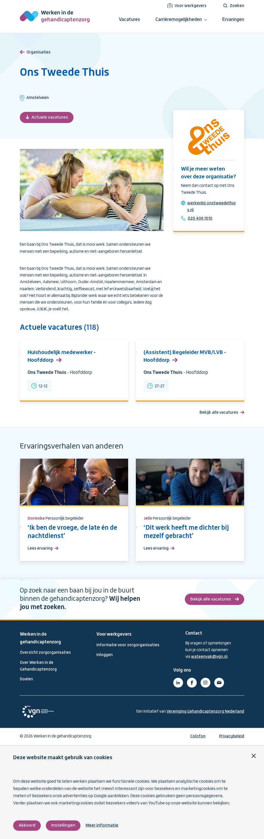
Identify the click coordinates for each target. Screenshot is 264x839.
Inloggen (104, 655)
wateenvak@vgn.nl (209, 657)
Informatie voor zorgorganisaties (127, 645)
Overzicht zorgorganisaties (45, 653)
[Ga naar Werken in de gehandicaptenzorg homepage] (54, 16)
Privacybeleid (231, 736)
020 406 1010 (200, 218)
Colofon (197, 736)
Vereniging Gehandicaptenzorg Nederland (205, 711)
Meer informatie (102, 825)
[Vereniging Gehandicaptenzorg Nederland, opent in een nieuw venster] (38, 711)
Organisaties (39, 52)
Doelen (26, 679)
